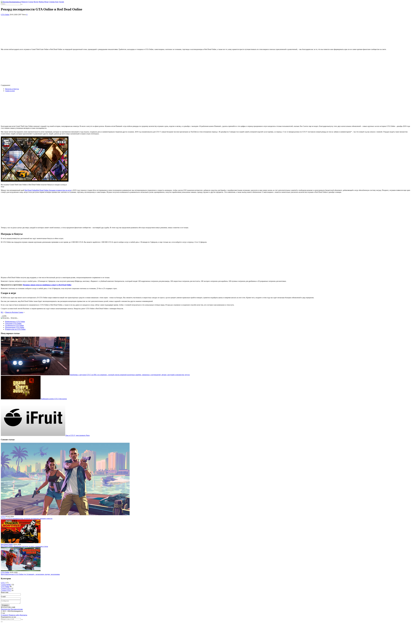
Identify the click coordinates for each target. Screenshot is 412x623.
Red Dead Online (48, 190)
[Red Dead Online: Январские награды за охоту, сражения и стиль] (21, 542)
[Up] (2, 621)
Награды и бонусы (12, 89)
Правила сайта (14, 615)
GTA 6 (3, 516)
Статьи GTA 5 (6, 590)
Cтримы (52, 2)
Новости (24, 2)
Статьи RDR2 (6, 585)
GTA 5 (3, 583)
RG (2, 312)
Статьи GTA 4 (6, 588)
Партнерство (5, 609)
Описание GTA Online (13, 323)
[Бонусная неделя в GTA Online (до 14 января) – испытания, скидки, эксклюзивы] (21, 570)
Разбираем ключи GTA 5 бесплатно (54, 399)
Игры (46, 2)
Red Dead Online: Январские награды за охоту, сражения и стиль (24, 546)
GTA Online (5, 14)
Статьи (30, 2)
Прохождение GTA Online (14, 327)
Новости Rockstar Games (14, 312)
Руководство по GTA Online (15, 329)
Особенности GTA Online (14, 325)
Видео (36, 2)
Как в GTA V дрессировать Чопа (78, 435)
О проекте (4, 615)
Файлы (41, 2)
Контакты (23, 615)
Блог (57, 2)
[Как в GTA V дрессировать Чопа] (33, 435)
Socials (61, 2)
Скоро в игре (10, 91)
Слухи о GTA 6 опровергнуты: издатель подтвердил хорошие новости (26, 518)
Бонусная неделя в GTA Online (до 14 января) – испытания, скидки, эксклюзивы (30, 574)
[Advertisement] (206, 32)
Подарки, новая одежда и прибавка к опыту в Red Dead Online (47, 285)
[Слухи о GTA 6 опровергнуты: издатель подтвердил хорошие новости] (65, 515)
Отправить (5, 605)
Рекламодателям (17, 609)
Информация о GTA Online (15, 321)
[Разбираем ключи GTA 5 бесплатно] (21, 399)
